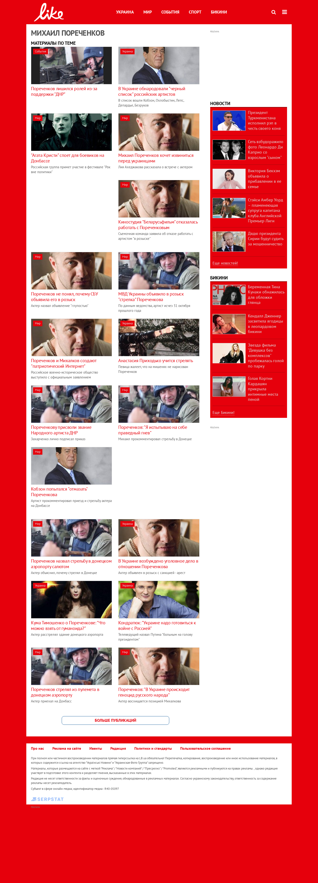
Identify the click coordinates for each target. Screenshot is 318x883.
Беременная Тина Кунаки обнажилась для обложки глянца (266, 294)
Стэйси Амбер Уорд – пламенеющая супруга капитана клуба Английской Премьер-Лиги (265, 210)
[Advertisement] (70, 212)
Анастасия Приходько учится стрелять (155, 360)
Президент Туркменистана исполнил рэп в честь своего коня (264, 120)
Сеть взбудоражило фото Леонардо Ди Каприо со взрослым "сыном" (265, 149)
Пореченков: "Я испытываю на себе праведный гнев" (152, 430)
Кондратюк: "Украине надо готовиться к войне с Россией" (157, 625)
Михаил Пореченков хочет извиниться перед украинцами (155, 158)
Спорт (195, 12)
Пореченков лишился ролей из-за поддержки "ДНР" (64, 91)
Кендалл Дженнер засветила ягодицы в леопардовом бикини (265, 323)
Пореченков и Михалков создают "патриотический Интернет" (63, 363)
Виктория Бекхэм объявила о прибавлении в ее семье (264, 178)
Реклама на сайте (66, 748)
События (170, 12)
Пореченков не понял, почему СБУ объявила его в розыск (64, 296)
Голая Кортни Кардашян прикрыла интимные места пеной (263, 389)
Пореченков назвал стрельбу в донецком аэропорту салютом (71, 564)
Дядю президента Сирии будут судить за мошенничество (265, 239)
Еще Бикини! (223, 412)
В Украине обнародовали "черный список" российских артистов (151, 91)
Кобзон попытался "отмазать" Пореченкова (59, 492)
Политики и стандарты (153, 748)
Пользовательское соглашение (205, 748)
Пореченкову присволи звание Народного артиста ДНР (61, 430)
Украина (125, 12)
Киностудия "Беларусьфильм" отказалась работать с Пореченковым (157, 224)
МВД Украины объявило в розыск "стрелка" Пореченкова (151, 296)
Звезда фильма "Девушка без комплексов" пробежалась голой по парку (266, 355)
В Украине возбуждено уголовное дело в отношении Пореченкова (158, 564)
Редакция (118, 748)
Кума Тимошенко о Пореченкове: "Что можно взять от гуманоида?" (68, 625)
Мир (147, 12)
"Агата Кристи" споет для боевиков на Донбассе (67, 158)
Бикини (219, 12)
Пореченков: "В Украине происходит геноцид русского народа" (153, 692)
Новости (220, 103)
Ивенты (95, 748)
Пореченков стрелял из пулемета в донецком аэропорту (65, 692)
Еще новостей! (225, 263)
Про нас (37, 748)
